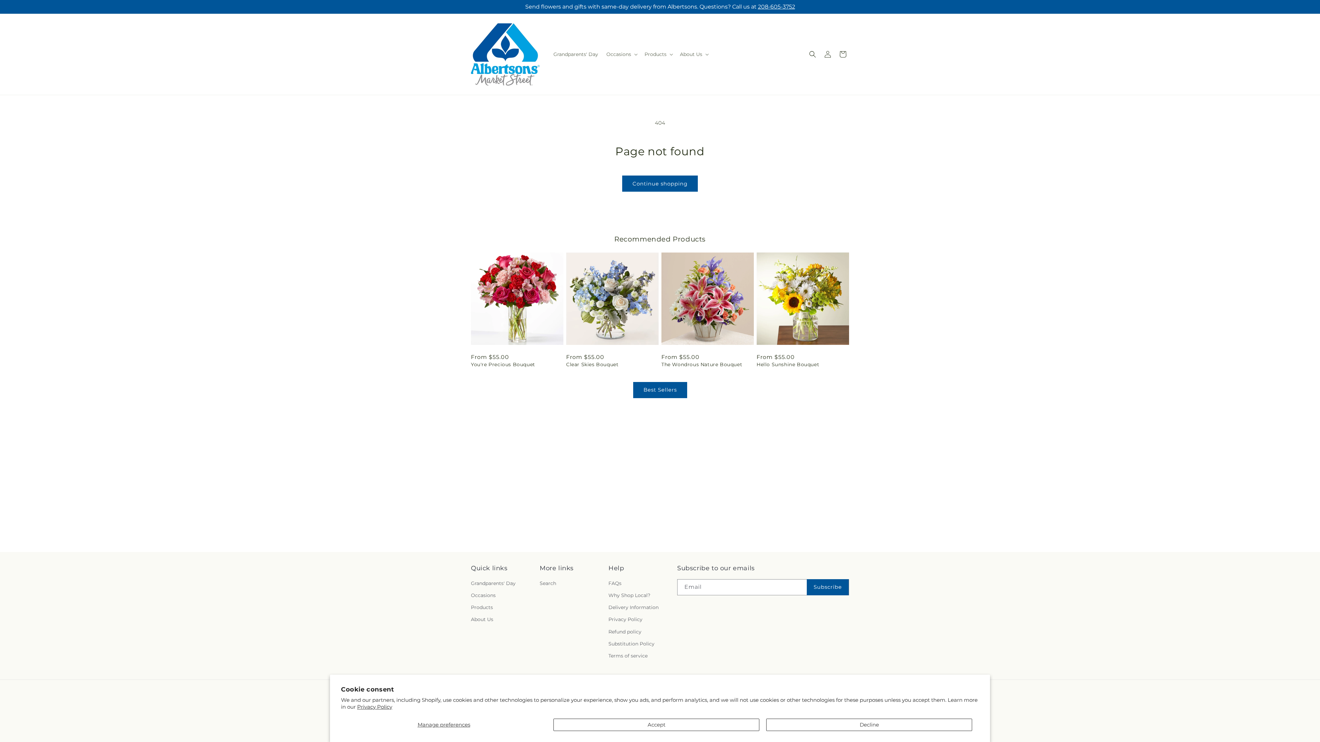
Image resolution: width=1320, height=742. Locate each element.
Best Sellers (660, 389)
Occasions (483, 596)
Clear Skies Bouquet (592, 364)
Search (548, 584)
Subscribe (828, 587)
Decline (869, 724)
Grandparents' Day (493, 584)
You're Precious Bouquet (503, 364)
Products (482, 608)
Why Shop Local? (629, 596)
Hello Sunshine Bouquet (788, 364)
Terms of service (628, 656)
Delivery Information (633, 608)
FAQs (615, 584)
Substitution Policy (631, 644)
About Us (482, 620)
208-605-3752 (776, 6)
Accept (657, 724)
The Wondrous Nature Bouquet (701, 364)
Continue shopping (660, 183)
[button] (621, 54)
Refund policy (624, 632)
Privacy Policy (374, 707)
